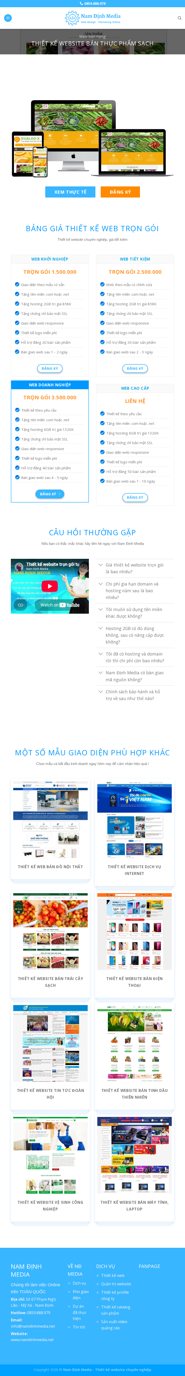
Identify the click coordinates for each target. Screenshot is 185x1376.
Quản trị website (116, 1284)
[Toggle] (101, 565)
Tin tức (79, 1327)
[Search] (179, 18)
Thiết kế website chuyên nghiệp (123, 1369)
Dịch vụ (79, 1283)
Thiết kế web (113, 1275)
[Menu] (8, 18)
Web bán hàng (92, 36)
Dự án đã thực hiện (79, 1312)
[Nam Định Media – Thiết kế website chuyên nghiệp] (92, 18)
